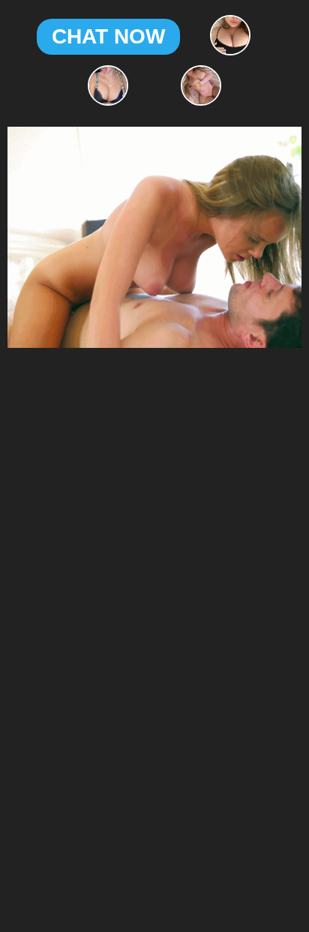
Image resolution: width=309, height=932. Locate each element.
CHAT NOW (108, 36)
